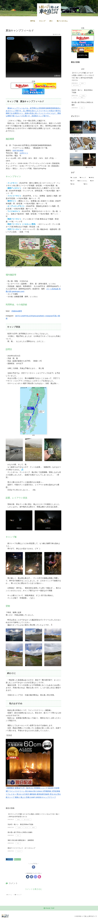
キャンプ (10, 859)
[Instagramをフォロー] (35, 876)
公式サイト (24, 153)
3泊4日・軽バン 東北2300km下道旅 (20, 824)
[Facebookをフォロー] (31, 876)
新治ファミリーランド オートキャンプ (21, 848)
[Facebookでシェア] (33, 867)
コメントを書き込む (33, 889)
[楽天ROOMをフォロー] (39, 876)
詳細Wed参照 (16, 311)
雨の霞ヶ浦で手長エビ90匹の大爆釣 (20, 832)
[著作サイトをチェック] (27, 876)
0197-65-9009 (18, 150)
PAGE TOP (49, 908)
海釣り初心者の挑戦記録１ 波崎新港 (21, 840)
